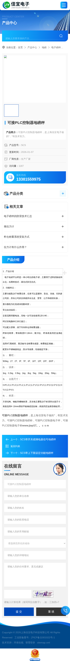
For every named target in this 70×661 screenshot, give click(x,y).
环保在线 (18, 642)
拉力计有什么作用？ (15, 247)
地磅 (44, 47)
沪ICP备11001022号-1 (43, 637)
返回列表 (15, 446)
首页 (20, 47)
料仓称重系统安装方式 (16, 236)
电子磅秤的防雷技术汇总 (18, 216)
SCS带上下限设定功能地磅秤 (36, 452)
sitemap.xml (43, 642)
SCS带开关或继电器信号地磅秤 (38, 439)
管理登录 (30, 642)
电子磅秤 (56, 47)
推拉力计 (9, 226)
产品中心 (32, 47)
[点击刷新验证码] (43, 594)
